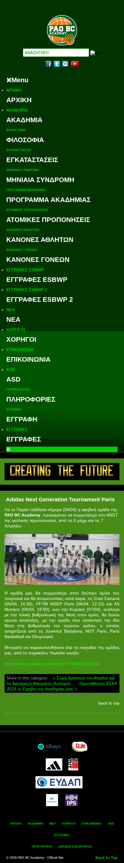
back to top (108, 703)
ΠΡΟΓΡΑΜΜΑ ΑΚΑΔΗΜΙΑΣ (26, 190)
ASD (10, 369)
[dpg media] (71, 799)
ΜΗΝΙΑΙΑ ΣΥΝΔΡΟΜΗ (22, 170)
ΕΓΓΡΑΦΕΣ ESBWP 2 (26, 289)
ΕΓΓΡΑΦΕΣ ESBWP (25, 269)
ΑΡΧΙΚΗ (13, 90)
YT (75, 64)
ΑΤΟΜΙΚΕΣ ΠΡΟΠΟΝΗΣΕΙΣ (27, 210)
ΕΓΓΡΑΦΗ (13, 409)
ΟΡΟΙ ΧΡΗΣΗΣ (42, 846)
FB (48, 64)
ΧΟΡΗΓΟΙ (15, 329)
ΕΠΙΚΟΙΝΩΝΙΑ (19, 349)
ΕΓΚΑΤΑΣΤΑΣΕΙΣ (18, 150)
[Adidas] (54, 763)
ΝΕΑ (10, 309)
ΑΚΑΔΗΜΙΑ (17, 110)
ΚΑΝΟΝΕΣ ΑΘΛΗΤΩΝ (22, 230)
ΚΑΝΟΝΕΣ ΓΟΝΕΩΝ (21, 250)
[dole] (79, 746)
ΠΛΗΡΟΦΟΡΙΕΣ (18, 389)
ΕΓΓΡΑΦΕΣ (17, 429)
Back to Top (106, 857)
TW (57, 64)
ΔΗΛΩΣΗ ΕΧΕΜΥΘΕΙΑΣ (75, 846)
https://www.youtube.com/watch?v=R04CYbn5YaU (52, 663)
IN (65, 64)
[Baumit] (73, 763)
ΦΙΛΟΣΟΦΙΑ (15, 130)
